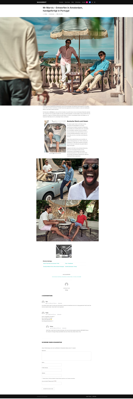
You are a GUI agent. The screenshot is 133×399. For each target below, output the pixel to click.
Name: (43, 362)
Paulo (47, 312)
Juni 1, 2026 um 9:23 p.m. (51, 314)
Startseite (61, 2)
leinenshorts (64, 276)
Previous (45, 136)
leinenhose (59, 276)
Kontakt (83, 2)
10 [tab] (60, 153)
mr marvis (75, 276)
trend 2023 (79, 276)
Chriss (46, 14)
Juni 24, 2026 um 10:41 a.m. (55, 328)
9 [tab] (59, 153)
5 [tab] (54, 153)
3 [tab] (52, 153)
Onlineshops (77, 2)
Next (64, 136)
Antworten (60, 303)
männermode (69, 276)
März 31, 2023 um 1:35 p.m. (51, 303)
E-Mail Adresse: (45, 367)
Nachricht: (44, 350)
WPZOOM (94, 396)
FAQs (72, 2)
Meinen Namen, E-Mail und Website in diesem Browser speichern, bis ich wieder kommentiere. (59, 378)
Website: (43, 373)
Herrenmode (51, 14)
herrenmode (54, 276)
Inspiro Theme (88, 396)
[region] (55, 136)
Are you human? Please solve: (48, 381)
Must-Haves (67, 2)
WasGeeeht (41, 2)
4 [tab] (53, 153)
